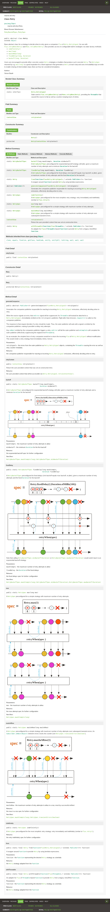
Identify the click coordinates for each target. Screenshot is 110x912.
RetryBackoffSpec (10, 32)
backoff (34, 161)
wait (71, 240)
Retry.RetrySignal (38, 92)
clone (8, 240)
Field (18, 11)
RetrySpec (22, 32)
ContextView (11, 117)
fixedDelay (35, 170)
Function (38, 179)
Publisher (76, 179)
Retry (33, 137)
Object (13, 40)
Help (46, 3)
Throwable (59, 226)
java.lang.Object (10, 23)
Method (30, 11)
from (33, 179)
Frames (31, 7)
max (32, 204)
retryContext (36, 117)
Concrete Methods (66, 154)
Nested (12, 11)
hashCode (39, 240)
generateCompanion (38, 186)
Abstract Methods (51, 154)
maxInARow (35, 211)
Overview (5, 3)
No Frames (39, 7)
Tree (26, 3)
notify (47, 240)
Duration (56, 161)
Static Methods (23, 154)
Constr (23, 11)
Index (41, 3)
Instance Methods (36, 154)
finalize (22, 240)
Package (13, 3)
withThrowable (36, 226)
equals (15, 240)
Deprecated (33, 3)
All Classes (54, 7)
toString (64, 240)
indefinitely (36, 195)
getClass (31, 240)
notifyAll (56, 240)
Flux (45, 179)
